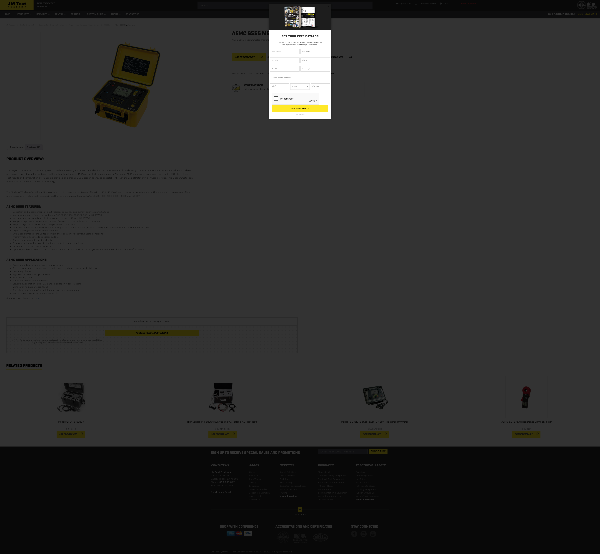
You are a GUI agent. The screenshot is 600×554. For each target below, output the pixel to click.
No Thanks (300, 114)
